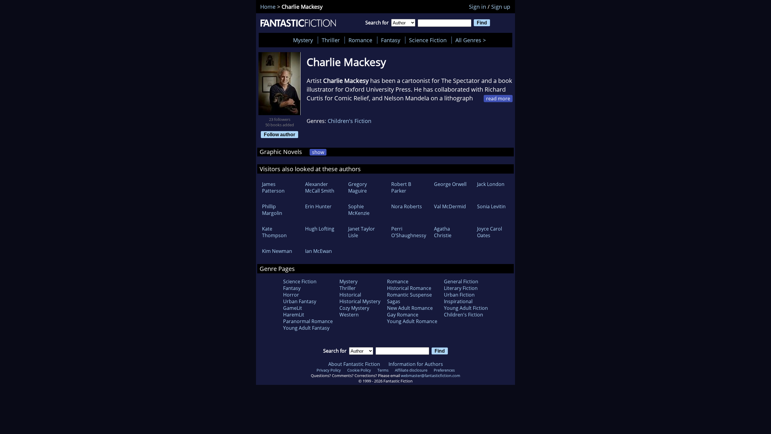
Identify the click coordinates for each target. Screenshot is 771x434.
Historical (350, 294)
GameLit (292, 308)
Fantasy (390, 40)
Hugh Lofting (319, 228)
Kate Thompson (274, 232)
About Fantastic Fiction (354, 364)
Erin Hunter (318, 206)
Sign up (500, 6)
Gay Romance (402, 314)
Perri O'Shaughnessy (408, 232)
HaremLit (293, 314)
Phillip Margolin (272, 209)
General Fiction (461, 281)
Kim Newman (277, 251)
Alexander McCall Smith (319, 187)
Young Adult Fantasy (306, 328)
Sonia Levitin (491, 206)
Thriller (331, 40)
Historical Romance (409, 288)
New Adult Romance (410, 308)
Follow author (279, 134)
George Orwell (450, 184)
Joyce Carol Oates (489, 232)
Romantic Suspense (409, 294)
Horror (291, 294)
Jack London (490, 184)
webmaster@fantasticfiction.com (430, 375)
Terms (383, 370)
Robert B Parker (401, 187)
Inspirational (458, 301)
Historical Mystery (359, 301)
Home (268, 6)
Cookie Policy (359, 370)
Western (349, 314)
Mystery (303, 40)
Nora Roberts (406, 206)
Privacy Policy (329, 370)
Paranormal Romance (308, 321)
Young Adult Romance (412, 321)
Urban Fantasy (299, 301)
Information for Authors (416, 364)
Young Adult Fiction (466, 308)
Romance (360, 40)
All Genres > (472, 40)
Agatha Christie (442, 232)
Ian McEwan (318, 251)
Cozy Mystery (354, 308)
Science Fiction (428, 40)
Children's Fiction (349, 120)
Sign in (477, 6)
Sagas (393, 301)
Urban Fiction (459, 294)
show (318, 152)
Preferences (444, 370)
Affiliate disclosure (411, 370)
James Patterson (273, 187)
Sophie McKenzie (359, 209)
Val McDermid (450, 206)
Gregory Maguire (357, 187)
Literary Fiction (461, 288)
